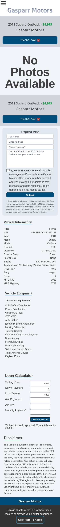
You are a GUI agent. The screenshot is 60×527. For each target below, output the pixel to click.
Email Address (16, 142)
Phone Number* (17, 147)
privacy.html (39, 209)
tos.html (24, 212)
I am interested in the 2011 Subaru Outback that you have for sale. (26, 153)
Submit (30, 195)
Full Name (14, 136)
